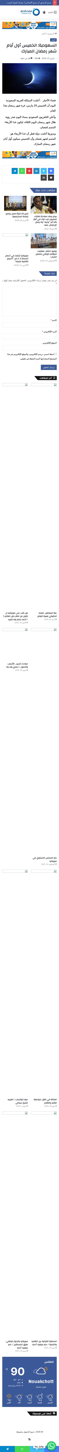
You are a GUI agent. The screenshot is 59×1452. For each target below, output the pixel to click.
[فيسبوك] (51, 171)
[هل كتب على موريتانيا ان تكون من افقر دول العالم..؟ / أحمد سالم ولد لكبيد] (15, 496)
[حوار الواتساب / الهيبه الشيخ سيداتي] (15, 983)
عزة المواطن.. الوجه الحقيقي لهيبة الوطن (47, 614)
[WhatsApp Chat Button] (51, 1445)
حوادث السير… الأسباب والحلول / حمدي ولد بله (17, 665)
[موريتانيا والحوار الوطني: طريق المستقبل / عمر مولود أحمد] (15, 1224)
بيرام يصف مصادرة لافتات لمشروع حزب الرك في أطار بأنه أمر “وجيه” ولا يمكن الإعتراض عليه (45, 220)
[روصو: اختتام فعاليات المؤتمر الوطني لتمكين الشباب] (44, 240)
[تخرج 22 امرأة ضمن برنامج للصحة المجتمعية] (15, 203)
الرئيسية (51, 33)
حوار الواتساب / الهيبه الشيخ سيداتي (18, 1101)
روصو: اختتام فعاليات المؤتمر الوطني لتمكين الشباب (46, 254)
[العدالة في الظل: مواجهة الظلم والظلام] (44, 983)
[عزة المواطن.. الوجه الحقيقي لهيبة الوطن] (44, 496)
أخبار (44, 33)
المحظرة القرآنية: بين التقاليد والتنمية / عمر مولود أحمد (44, 1343)
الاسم (54, 320)
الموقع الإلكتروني (50, 343)
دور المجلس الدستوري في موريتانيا (45, 859)
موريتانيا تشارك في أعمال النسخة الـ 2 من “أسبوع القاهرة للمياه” (16, 258)
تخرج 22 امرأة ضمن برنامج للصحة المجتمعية (17, 215)
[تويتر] (44, 171)
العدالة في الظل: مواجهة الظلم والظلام (45, 1101)
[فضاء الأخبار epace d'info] (29, 12)
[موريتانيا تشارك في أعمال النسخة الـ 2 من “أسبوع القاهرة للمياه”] (15, 243)
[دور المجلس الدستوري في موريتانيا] (44, 741)
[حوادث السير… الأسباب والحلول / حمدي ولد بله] (15, 644)
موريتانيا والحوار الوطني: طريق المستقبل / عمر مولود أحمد (17, 1344)
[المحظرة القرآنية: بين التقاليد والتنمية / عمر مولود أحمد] (44, 1224)
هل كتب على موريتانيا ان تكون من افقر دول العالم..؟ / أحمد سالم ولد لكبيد (15, 616)
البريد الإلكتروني (49, 331)
